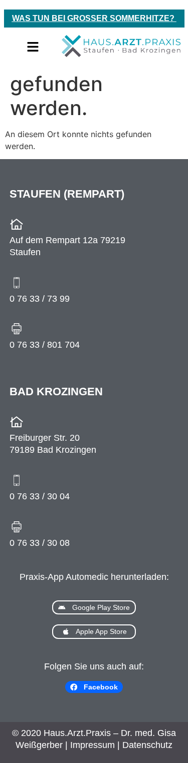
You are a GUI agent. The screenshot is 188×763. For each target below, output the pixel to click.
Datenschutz (147, 745)
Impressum (92, 745)
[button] (33, 47)
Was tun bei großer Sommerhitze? (94, 18)
